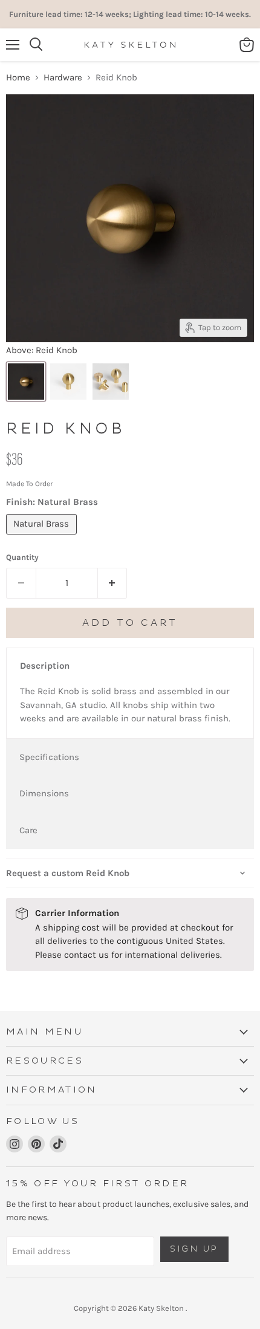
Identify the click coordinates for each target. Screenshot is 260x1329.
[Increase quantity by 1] (113, 583)
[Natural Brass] (43, 537)
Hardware (63, 78)
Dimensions (44, 793)
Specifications (49, 757)
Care (28, 830)
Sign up (194, 1249)
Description (45, 665)
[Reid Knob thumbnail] (26, 381)
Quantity (22, 557)
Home (18, 78)
